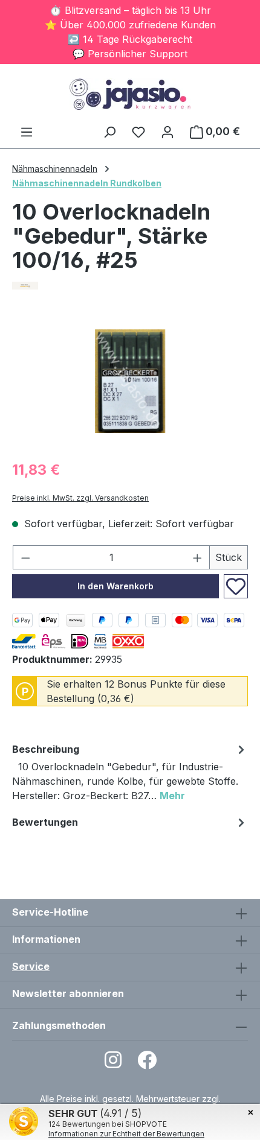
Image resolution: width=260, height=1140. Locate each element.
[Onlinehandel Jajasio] (130, 286)
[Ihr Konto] (167, 131)
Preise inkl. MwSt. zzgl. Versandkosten (80, 497)
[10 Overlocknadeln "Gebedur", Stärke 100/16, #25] (130, 381)
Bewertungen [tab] (45, 822)
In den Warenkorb (115, 586)
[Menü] (26, 131)
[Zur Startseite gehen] (130, 94)
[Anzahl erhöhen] (197, 557)
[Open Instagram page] (113, 1064)
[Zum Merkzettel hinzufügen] (236, 586)
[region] (130, 381)
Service (31, 966)
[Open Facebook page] (147, 1064)
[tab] (130, 774)
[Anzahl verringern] (25, 557)
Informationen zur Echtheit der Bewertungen (126, 1133)
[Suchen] (109, 131)
